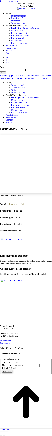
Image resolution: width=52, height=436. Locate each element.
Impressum (5, 343)
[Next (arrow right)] (4, 435)
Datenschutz (5, 341)
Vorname (7, 362)
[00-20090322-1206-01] (12, 239)
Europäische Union (17, 204)
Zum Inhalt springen (9, 1)
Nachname (7, 365)
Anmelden (7, 371)
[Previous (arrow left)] (1, 435)
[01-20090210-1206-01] (12, 281)
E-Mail (6, 368)
